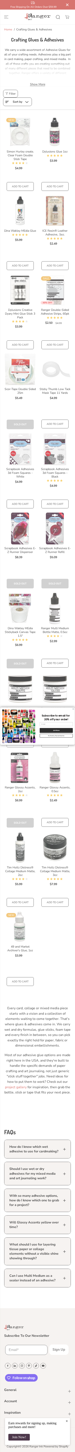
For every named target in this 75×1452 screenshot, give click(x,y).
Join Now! (19, 1437)
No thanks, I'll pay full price (56, 736)
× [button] (67, 1421)
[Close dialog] (73, 709)
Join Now (56, 730)
